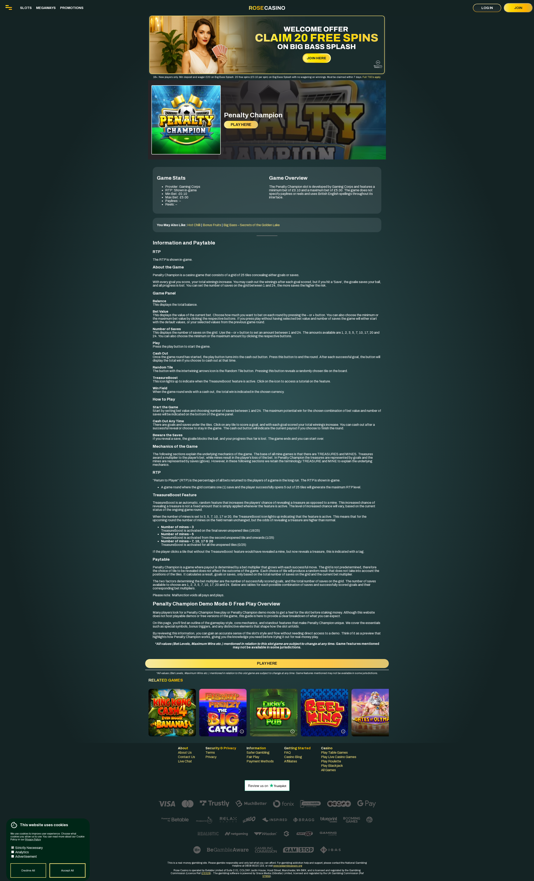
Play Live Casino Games (338, 757)
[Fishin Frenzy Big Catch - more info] (241, 731)
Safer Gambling (258, 752)
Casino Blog (293, 757)
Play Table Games (334, 752)
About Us (185, 752)
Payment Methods (260, 761)
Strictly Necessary (29, 848)
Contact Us (186, 757)
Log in (487, 8)
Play (172, 721)
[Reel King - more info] (343, 731)
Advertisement (26, 856)
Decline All (28, 870)
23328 (206, 873)
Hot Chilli (193, 225)
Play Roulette (331, 761)
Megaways (46, 8)
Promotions (71, 8)
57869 (266, 876)
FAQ (287, 752)
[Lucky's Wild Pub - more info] (292, 731)
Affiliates (290, 761)
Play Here (241, 125)
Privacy (211, 757)
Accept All (67, 870)
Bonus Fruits (212, 225)
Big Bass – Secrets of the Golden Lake (251, 225)
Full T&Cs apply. (372, 77)
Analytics (22, 852)
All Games (328, 770)
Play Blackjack (332, 765)
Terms (210, 752)
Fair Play (253, 757)
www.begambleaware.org (287, 865)
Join (518, 8)
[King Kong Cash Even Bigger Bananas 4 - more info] (191, 731)
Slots (26, 8)
